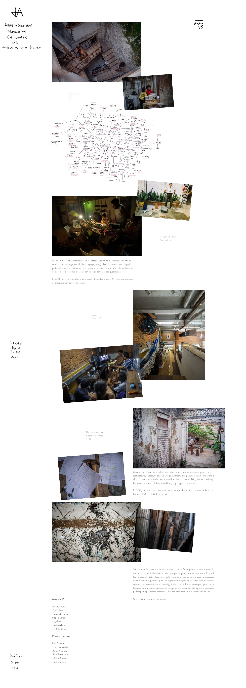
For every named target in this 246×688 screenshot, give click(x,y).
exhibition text (161, 494)
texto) (83, 283)
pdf (88, 439)
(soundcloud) (166, 240)
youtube (96, 318)
